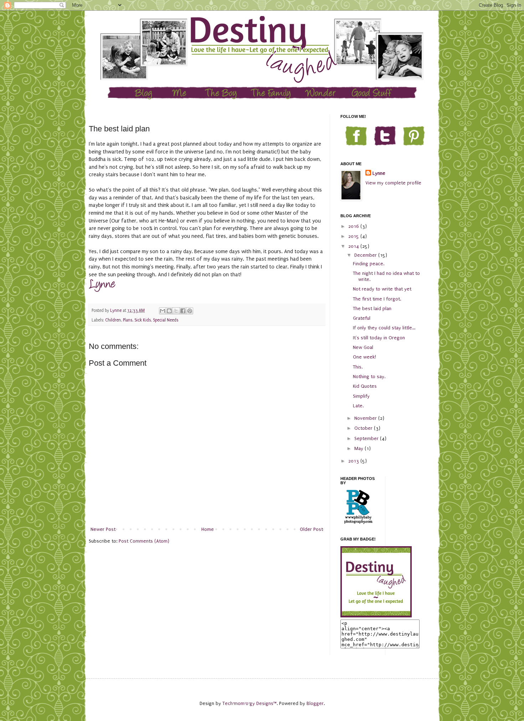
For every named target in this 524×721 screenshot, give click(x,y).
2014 (354, 246)
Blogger (315, 703)
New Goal (363, 347)
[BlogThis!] (169, 310)
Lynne (379, 173)
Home (207, 529)
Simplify (361, 396)
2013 (354, 461)
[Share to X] (176, 310)
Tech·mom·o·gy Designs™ (249, 703)
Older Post (311, 529)
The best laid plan (372, 308)
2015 (354, 236)
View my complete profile (393, 183)
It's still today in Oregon (379, 337)
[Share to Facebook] (182, 310)
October (364, 428)
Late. (358, 405)
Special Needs (165, 320)
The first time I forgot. (377, 299)
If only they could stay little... (384, 327)
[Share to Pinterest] (189, 310)
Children (113, 320)
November (366, 418)
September (367, 438)
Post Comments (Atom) (144, 541)
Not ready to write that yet (382, 289)
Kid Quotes (365, 386)
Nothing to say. (369, 376)
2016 (354, 226)
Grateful (361, 318)
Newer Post (103, 529)
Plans (127, 320)
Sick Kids (142, 320)
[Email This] (162, 310)
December (366, 255)
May (359, 448)
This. (358, 367)
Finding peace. (368, 263)
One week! (364, 357)
